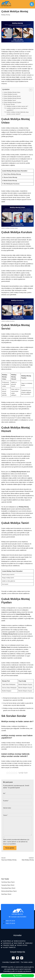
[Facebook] (17, 958)
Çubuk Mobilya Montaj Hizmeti (12, 98)
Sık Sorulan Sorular (9, 104)
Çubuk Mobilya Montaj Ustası (12, 92)
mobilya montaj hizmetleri (13, 79)
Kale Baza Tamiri (6, 894)
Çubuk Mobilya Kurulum (10, 94)
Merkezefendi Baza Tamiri (9, 891)
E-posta (6, 800)
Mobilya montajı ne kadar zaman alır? (17, 106)
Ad (4, 793)
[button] (30, 89)
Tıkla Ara (18, 975)
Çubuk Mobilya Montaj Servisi (12, 96)
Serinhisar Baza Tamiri (8, 882)
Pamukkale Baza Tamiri (8, 888)
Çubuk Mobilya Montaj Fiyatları (12, 102)
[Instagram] (13, 958)
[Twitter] (21, 958)
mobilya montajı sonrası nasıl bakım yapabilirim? (17, 109)
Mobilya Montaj (5, 14)
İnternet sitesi (7, 808)
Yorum (5, 815)
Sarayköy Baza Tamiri (7, 885)
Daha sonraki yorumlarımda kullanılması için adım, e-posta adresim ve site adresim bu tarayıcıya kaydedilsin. (16, 842)
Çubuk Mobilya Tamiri (10, 100)
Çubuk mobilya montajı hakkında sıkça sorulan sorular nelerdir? (18, 113)
